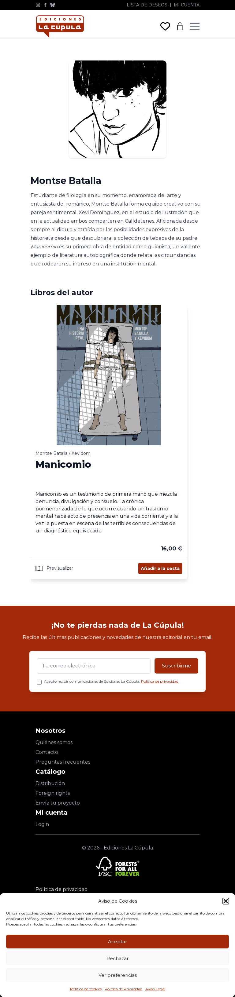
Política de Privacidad (123, 989)
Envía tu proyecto (57, 803)
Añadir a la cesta (160, 568)
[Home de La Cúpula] (59, 26)
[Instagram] (37, 4)
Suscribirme (176, 666)
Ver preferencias (118, 975)
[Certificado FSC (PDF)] (117, 866)
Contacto (46, 752)
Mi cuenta (187, 5)
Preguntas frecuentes (62, 762)
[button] (226, 901)
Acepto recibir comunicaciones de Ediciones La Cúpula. (111, 681)
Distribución (50, 783)
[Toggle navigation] (195, 26)
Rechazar (117, 958)
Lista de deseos (147, 5)
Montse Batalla (51, 453)
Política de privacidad (159, 681)
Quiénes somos (54, 742)
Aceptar (117, 941)
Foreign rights (52, 793)
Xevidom (81, 453)
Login (42, 824)
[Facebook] (45, 4)
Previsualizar (59, 568)
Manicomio (63, 464)
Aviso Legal (155, 989)
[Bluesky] (52, 4)
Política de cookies (86, 989)
